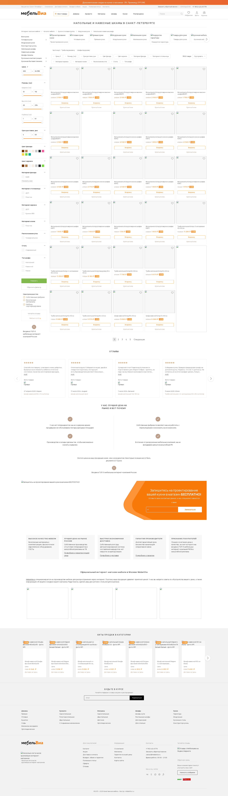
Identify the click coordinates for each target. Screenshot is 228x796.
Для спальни (140, 723)
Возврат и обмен (75, 7)
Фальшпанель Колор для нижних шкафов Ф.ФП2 (127, 138)
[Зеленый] (26, 154)
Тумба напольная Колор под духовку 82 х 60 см (96, 272)
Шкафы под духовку (83, 50)
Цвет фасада (27, 146)
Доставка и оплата (61, 7)
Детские (100, 720)
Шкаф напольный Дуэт (79, 394)
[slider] (23, 75)
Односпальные (65, 714)
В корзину (65, 103)
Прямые (24, 714)
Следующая (139, 339)
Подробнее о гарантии (145, 555)
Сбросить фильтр (34, 287)
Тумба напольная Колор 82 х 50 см (62, 316)
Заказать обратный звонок (167, 7)
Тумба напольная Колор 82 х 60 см (157, 271)
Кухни (125, 14)
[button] (206, 39)
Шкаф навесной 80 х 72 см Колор (36, 394)
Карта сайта (119, 760)
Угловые (24, 717)
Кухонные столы (179, 720)
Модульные (177, 717)
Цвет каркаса (27, 161)
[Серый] (36, 151)
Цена (26, 67)
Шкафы (114, 14)
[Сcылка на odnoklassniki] (151, 774)
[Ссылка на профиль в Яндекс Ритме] (163, 774)
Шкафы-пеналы (27, 55)
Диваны (76, 14)
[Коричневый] (26, 151)
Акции (85, 7)
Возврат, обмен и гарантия (93, 757)
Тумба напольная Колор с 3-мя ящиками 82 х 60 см (191, 227)
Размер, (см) (27, 83)
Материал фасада (29, 172)
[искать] (181, 13)
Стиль (24, 246)
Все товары (62, 14)
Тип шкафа (26, 258)
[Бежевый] (33, 151)
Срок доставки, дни (30, 130)
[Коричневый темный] (23, 151)
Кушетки (24, 720)
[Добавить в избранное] (77, 69)
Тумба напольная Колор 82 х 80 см (126, 271)
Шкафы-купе (140, 714)
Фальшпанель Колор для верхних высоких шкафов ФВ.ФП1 (65, 93)
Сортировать (198, 56)
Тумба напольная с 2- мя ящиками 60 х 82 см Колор (184, 394)
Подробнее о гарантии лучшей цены (76, 554)
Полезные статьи (95, 7)
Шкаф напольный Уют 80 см (128, 394)
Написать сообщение (187, 772)
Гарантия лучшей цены (123, 754)
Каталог (86, 749)
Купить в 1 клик (65, 107)
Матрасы (101, 14)
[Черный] (39, 151)
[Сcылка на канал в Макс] (155, 774)
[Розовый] (43, 151)
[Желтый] (23, 154)
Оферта (86, 763)
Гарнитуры (177, 714)
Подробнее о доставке (109, 555)
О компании (49, 7)
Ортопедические (28, 729)
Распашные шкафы (142, 717)
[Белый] (29, 151)
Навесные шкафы (28, 52)
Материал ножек (28, 221)
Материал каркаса (29, 205)
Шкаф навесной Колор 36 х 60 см (125, 316)
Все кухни (25, 37)
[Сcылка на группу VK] (147, 774)
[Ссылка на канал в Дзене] (159, 774)
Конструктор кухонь (29, 46)
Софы (23, 723)
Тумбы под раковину (68, 50)
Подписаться (137, 698)
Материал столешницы (31, 189)
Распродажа (138, 14)
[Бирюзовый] (29, 154)
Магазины (118, 752)
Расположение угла (30, 233)
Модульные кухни (28, 43)
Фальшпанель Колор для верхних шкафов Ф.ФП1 (159, 182)
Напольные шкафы (28, 49)
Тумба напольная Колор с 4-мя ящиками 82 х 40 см (64, 272)
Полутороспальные (66, 717)
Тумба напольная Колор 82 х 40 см (94, 316)
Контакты (106, 7)
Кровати (88, 14)
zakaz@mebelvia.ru (153, 754)
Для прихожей (140, 720)
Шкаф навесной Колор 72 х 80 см (156, 316)
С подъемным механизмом (69, 723)
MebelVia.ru (30, 579)
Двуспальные (64, 720)
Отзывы (86, 766)
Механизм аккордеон (29, 726)
